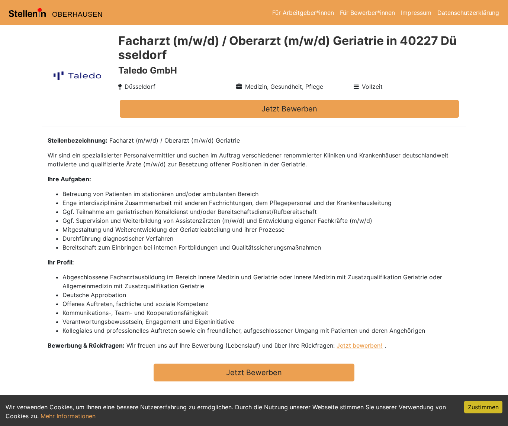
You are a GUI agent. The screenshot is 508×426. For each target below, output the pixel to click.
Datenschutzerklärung (468, 12)
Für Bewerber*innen (367, 12)
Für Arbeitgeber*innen (303, 12)
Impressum (416, 12)
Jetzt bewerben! (360, 345)
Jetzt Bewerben (289, 108)
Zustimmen (483, 407)
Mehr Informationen (68, 416)
